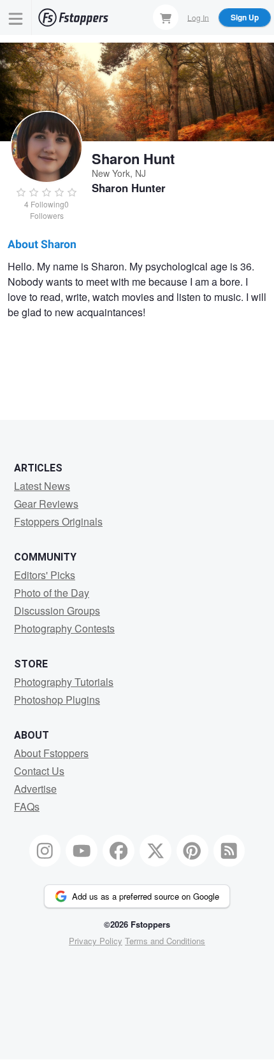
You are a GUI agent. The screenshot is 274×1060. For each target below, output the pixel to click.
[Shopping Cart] (165, 17)
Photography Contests (64, 628)
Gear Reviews (46, 503)
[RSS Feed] (229, 851)
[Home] (73, 17)
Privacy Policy (95, 941)
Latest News (42, 485)
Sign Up (245, 17)
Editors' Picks (44, 575)
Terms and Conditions (165, 941)
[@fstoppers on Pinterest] (192, 851)
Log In (198, 16)
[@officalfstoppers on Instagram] (45, 851)
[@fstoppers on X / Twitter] (155, 851)
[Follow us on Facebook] (118, 851)
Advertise (35, 788)
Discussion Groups (57, 610)
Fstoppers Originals (58, 521)
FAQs (27, 806)
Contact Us (39, 771)
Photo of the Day (51, 592)
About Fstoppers (51, 753)
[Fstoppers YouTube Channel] (81, 851)
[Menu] (16, 17)
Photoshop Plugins (57, 699)
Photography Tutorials (63, 681)
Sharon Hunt (133, 158)
